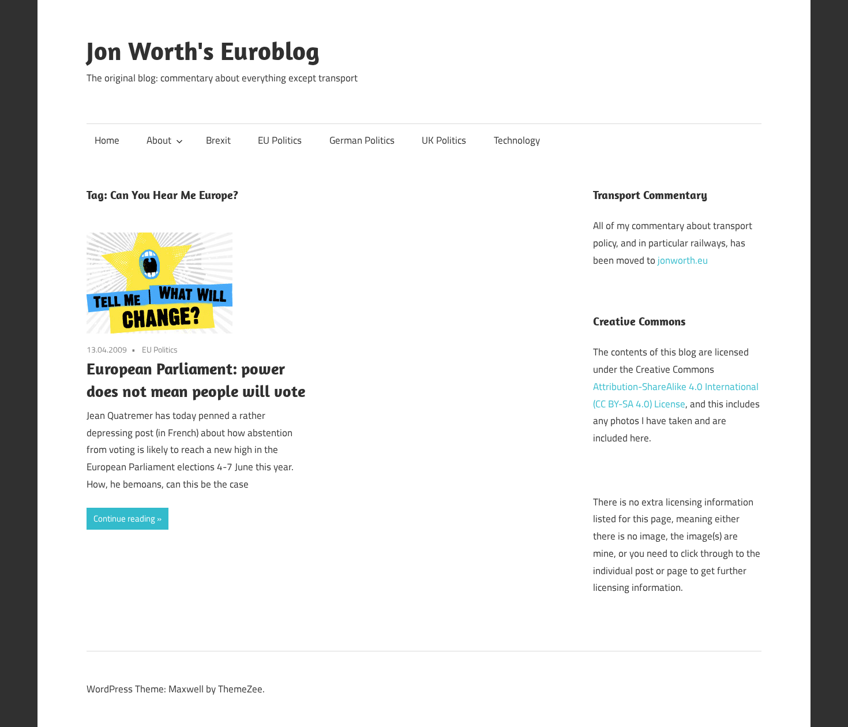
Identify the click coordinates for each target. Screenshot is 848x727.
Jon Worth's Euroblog (203, 50)
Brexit (218, 140)
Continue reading (124, 518)
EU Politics (280, 140)
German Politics (362, 140)
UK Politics (444, 140)
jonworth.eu (683, 260)
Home (107, 140)
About (159, 140)
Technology (517, 140)
